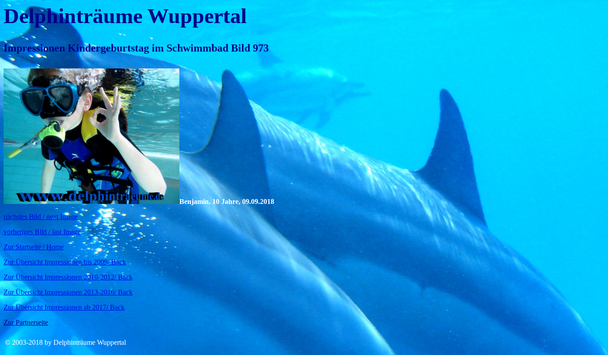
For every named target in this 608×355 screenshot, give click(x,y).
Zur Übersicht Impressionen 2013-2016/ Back (68, 292)
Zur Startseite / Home (34, 247)
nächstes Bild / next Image (40, 216)
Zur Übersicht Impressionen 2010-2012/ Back (68, 277)
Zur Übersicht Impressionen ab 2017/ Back (64, 307)
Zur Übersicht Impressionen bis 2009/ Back (65, 262)
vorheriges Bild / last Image (42, 231)
